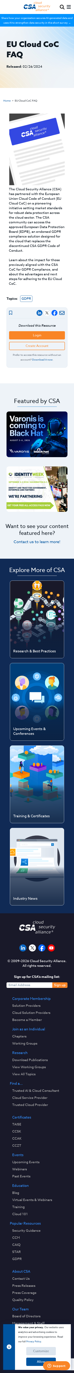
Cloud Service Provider (29, 1098)
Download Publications (30, 1060)
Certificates (21, 1117)
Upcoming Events (25, 1162)
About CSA (21, 1271)
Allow (41, 1361)
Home (7, 100)
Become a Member (27, 1020)
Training (18, 1207)
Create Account (37, 346)
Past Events (21, 1176)
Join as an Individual (28, 1029)
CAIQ (16, 1245)
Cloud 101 (20, 1214)
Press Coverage (24, 1293)
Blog (15, 1193)
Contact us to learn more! (37, 542)
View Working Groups (29, 1067)
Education (20, 1185)
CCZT (16, 1145)
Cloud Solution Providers (31, 1013)
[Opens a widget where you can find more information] (56, 1366)
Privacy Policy (33, 1341)
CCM (16, 1237)
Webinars (19, 1169)
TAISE (16, 1124)
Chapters (19, 1036)
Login (37, 335)
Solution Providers (26, 1005)
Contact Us (21, 1278)
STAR (16, 1252)
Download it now (42, 359)
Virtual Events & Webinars (32, 1200)
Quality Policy (23, 1300)
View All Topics (24, 1074)
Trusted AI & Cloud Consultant (35, 1090)
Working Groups (24, 1043)
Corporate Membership (31, 999)
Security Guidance (26, 1230)
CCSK (16, 1131)
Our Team (20, 1309)
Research (20, 1053)
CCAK (17, 1138)
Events (17, 1155)
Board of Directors (26, 1316)
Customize (41, 1351)
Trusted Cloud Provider (30, 1105)
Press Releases (23, 1285)
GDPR (26, 298)
